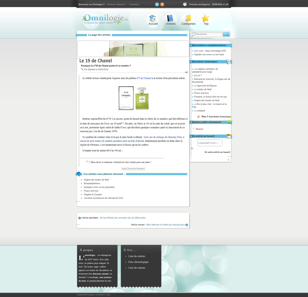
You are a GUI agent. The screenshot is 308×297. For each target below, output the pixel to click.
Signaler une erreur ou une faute (209, 54)
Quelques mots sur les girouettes (99, 187)
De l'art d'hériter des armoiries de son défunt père (122, 218)
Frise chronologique (138, 261)
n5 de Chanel (144, 78)
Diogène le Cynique (93, 194)
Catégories (188, 18)
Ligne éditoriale (85, 295)
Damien (91, 69)
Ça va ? (197, 75)
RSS (108, 295)
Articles (171, 18)
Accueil (153, 18)
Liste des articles (136, 256)
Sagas (124, 169)
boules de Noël (202, 89)
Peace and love (201, 93)
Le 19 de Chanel (95, 60)
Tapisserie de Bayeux (205, 85)
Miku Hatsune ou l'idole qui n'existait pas (165, 224)
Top (206, 18)
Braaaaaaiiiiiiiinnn (92, 183)
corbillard (199, 110)
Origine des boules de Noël (206, 100)
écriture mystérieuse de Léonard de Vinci (103, 198)
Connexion (134, 4)
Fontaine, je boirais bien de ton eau (210, 97)
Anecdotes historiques (220, 116)
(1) (122, 122)
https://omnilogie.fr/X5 (215, 51)
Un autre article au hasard (217, 152)
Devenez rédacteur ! (116, 4)
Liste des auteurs (136, 267)
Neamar (199, 129)
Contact (100, 295)
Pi (192, 148)
